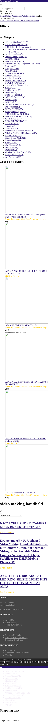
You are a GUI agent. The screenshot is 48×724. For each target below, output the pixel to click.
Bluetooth (11, 99)
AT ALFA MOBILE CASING (19, 104)
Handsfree (11, 147)
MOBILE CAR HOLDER (18, 116)
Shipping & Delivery (14, 640)
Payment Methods (13, 635)
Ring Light (12, 68)
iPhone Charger (13, 135)
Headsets (11, 92)
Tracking (9, 655)
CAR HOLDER (13, 119)
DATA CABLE (14, 109)
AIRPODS (12, 59)
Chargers (11, 143)
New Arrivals (11, 702)
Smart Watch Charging (16, 85)
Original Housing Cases (18, 152)
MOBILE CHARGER (17, 114)
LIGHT (10, 102)
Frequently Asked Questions (17, 653)
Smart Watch (12, 128)
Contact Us (10, 650)
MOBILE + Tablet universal (18, 47)
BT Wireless (12, 107)
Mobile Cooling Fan (15, 80)
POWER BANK (14, 73)
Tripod (10, 126)
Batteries (11, 150)
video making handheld (16, 42)
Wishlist (8, 705)
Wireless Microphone (16, 56)
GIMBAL (11, 71)
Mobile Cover (13, 90)
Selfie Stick (12, 123)
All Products (13, 157)
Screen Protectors (14, 154)
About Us (9, 620)
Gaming (10, 88)
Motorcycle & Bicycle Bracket (19, 131)
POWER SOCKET (15, 83)
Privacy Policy (11, 622)
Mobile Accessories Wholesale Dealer (21, 16)
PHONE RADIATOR (16, 121)
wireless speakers (14, 54)
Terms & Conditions (13, 625)
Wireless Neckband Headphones (21, 133)
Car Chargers (13, 145)
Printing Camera (13, 76)
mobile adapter (13, 78)
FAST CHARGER (15, 138)
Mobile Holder (13, 95)
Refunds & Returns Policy (16, 637)
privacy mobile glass (15, 111)
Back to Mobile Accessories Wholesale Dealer (19, 21)
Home (2, 16)
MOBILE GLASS (15, 61)
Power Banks (13, 140)
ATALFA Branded (15, 97)
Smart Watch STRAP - (16, 44)
